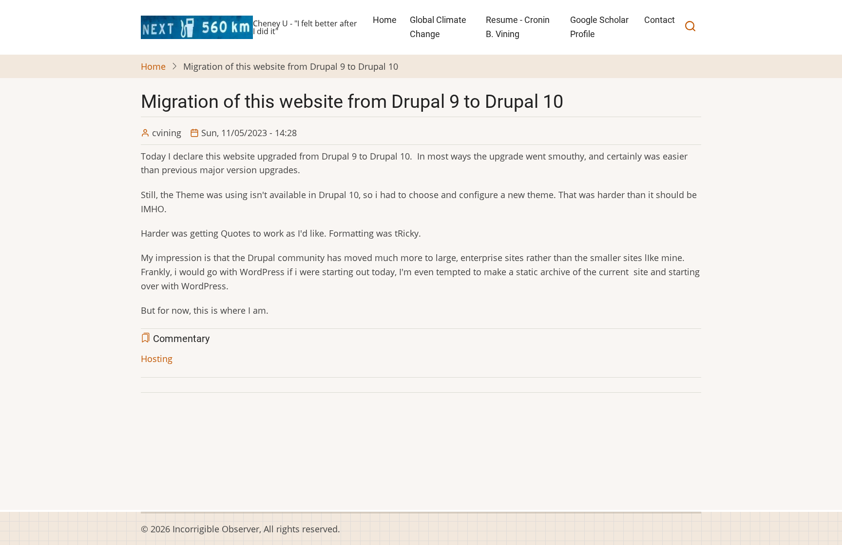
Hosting (156, 358)
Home (153, 66)
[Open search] (690, 27)
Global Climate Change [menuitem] (438, 27)
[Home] (197, 26)
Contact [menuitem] (659, 20)
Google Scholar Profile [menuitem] (599, 27)
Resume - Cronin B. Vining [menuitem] (518, 27)
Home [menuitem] (385, 20)
